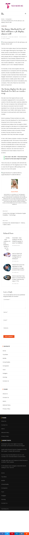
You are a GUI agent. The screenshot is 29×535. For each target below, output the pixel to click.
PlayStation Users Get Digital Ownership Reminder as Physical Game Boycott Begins (13, 444)
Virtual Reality (6, 362)
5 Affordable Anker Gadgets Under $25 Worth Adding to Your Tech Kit (13, 466)
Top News (5, 354)
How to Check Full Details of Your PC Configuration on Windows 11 (17, 256)
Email (5, 320)
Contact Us (6, 381)
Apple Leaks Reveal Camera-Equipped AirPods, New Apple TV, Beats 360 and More (14, 450)
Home (4, 351)
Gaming (5, 377)
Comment (7, 299)
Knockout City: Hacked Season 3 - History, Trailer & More (14, 223)
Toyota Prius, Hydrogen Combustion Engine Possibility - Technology (14, 214)
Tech (4, 369)
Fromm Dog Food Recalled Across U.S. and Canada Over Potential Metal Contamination (13, 455)
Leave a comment (6, 38)
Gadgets (5, 373)
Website (6, 328)
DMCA (4, 401)
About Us (5, 394)
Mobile (4, 358)
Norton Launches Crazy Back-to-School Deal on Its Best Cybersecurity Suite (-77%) (18, 278)
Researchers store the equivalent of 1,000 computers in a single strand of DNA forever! (18, 267)
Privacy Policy (6, 409)
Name (6, 312)
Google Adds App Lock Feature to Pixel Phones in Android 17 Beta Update (14, 461)
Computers (4, 26)
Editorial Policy (6, 405)
